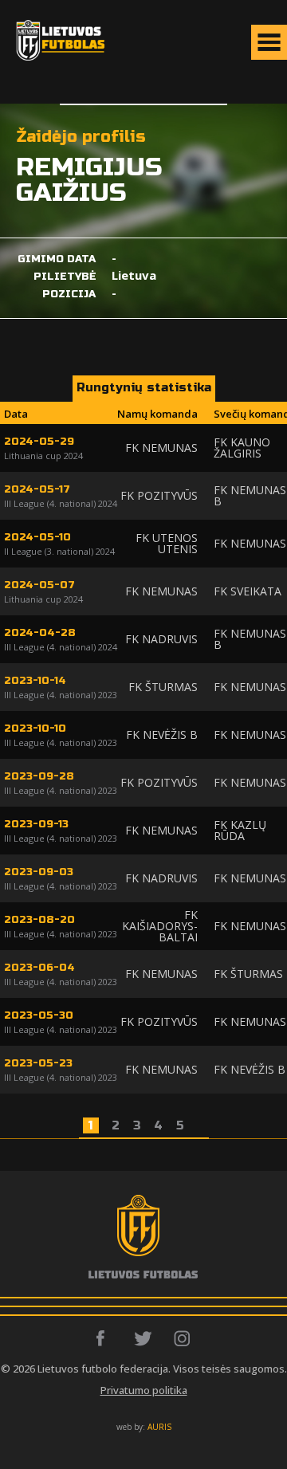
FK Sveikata (247, 591)
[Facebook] (105, 1338)
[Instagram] (183, 1338)
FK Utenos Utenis (167, 543)
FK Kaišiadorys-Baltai (160, 926)
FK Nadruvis (161, 638)
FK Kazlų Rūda (240, 830)
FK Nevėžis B (162, 734)
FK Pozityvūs (159, 495)
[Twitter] (144, 1338)
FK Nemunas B (250, 495)
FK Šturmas (163, 686)
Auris (159, 1426)
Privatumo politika (143, 1390)
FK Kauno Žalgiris (242, 447)
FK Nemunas (161, 447)
